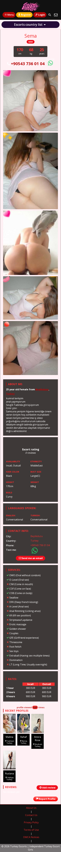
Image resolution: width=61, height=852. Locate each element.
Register (26, 14)
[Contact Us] (55, 15)
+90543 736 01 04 (28, 63)
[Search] (49, 15)
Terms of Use (31, 829)
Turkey (10, 393)
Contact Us (31, 815)
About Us (31, 807)
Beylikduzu (42, 389)
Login (41, 14)
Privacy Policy (31, 822)
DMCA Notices (31, 837)
